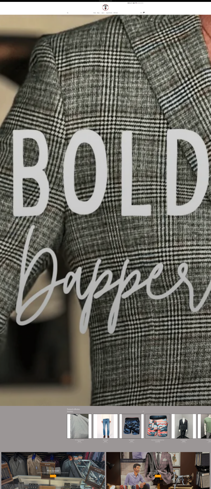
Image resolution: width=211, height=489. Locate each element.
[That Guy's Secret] (105, 7)
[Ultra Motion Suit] (183, 426)
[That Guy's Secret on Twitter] (132, 3)
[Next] (115, 1)
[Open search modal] (68, 13)
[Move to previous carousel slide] (140, 411)
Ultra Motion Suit (184, 440)
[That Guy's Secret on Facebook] (128, 3)
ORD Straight (105, 440)
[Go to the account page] (141, 13)
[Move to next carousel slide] (143, 411)
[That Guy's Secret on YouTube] (133, 3)
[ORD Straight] (105, 426)
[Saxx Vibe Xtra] (131, 426)
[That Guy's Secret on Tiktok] (131, 3)
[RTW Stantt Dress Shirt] (79, 426)
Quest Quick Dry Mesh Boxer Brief (157, 440)
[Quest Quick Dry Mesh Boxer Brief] (157, 426)
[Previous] (95, 1)
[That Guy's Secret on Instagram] (129, 3)
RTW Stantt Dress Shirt (79, 440)
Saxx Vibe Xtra (131, 440)
